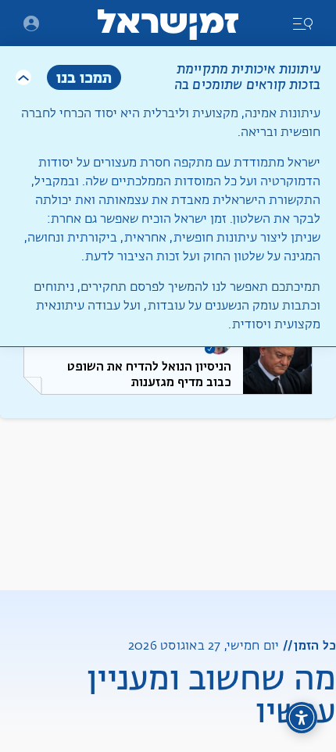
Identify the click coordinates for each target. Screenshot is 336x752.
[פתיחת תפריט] (31, 23)
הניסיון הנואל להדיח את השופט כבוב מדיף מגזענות (149, 374)
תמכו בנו (84, 77)
